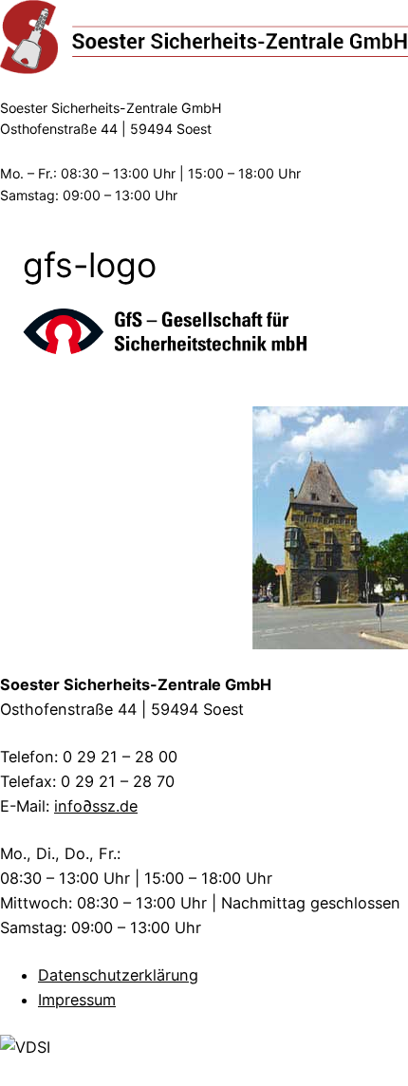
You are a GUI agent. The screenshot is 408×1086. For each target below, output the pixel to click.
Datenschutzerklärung (118, 974)
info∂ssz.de (96, 805)
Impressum (77, 999)
